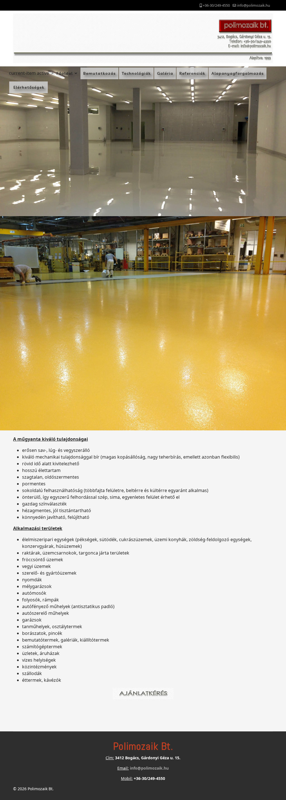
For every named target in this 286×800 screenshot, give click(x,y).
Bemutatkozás (99, 73)
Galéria (165, 73)
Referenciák (192, 73)
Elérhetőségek (30, 87)
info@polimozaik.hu (253, 5)
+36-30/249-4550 (216, 5)
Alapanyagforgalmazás (237, 73)
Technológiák (136, 73)
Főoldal (64, 73)
